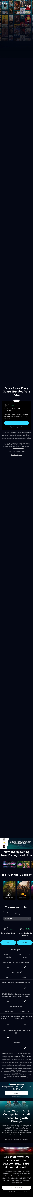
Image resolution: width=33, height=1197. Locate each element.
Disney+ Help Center (21, 1076)
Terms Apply (5, 1053)
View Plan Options (16, 455)
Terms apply (7, 1139)
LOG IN (28, 3)
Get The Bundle (16, 1188)
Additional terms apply (18, 448)
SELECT (16, 423)
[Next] (30, 864)
